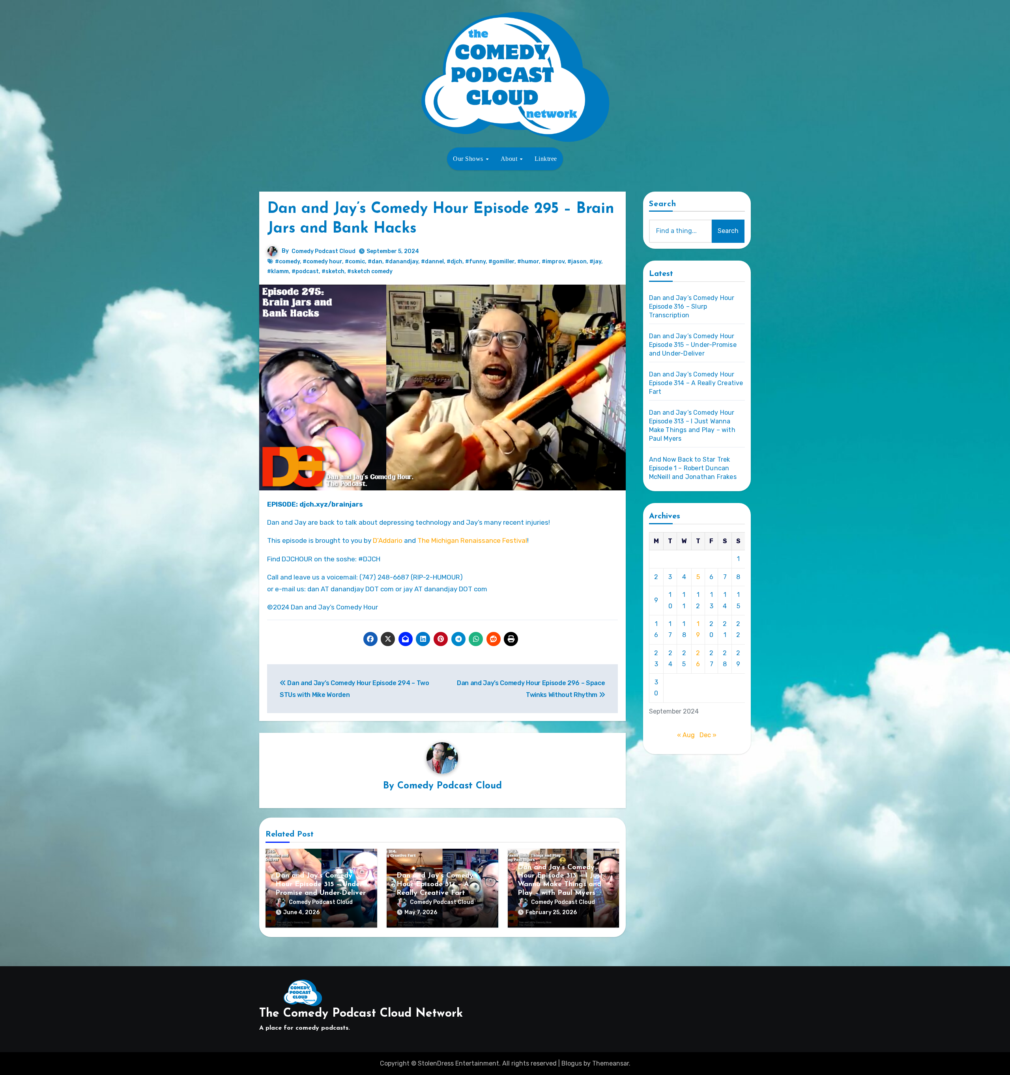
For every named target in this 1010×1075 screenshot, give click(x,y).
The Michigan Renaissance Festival (472, 540)
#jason (577, 261)
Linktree (546, 158)
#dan (375, 261)
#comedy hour (322, 261)
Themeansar (610, 1063)
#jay (595, 261)
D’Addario (387, 540)
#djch (454, 261)
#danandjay (401, 261)
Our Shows (469, 158)
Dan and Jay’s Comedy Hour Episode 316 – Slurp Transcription (692, 306)
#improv (553, 261)
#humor (528, 261)
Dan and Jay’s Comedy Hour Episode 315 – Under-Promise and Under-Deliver (320, 884)
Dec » (708, 735)
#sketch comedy (370, 271)
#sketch (333, 271)
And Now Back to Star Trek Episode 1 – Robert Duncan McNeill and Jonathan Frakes (693, 468)
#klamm (278, 271)
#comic (355, 261)
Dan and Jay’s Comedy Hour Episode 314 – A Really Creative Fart (435, 884)
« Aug (686, 735)
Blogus (571, 1063)
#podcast (305, 271)
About (510, 158)
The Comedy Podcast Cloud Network (361, 1014)
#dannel (432, 261)
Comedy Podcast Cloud (323, 251)
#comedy (287, 261)
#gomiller (501, 261)
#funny (475, 261)
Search (663, 204)
